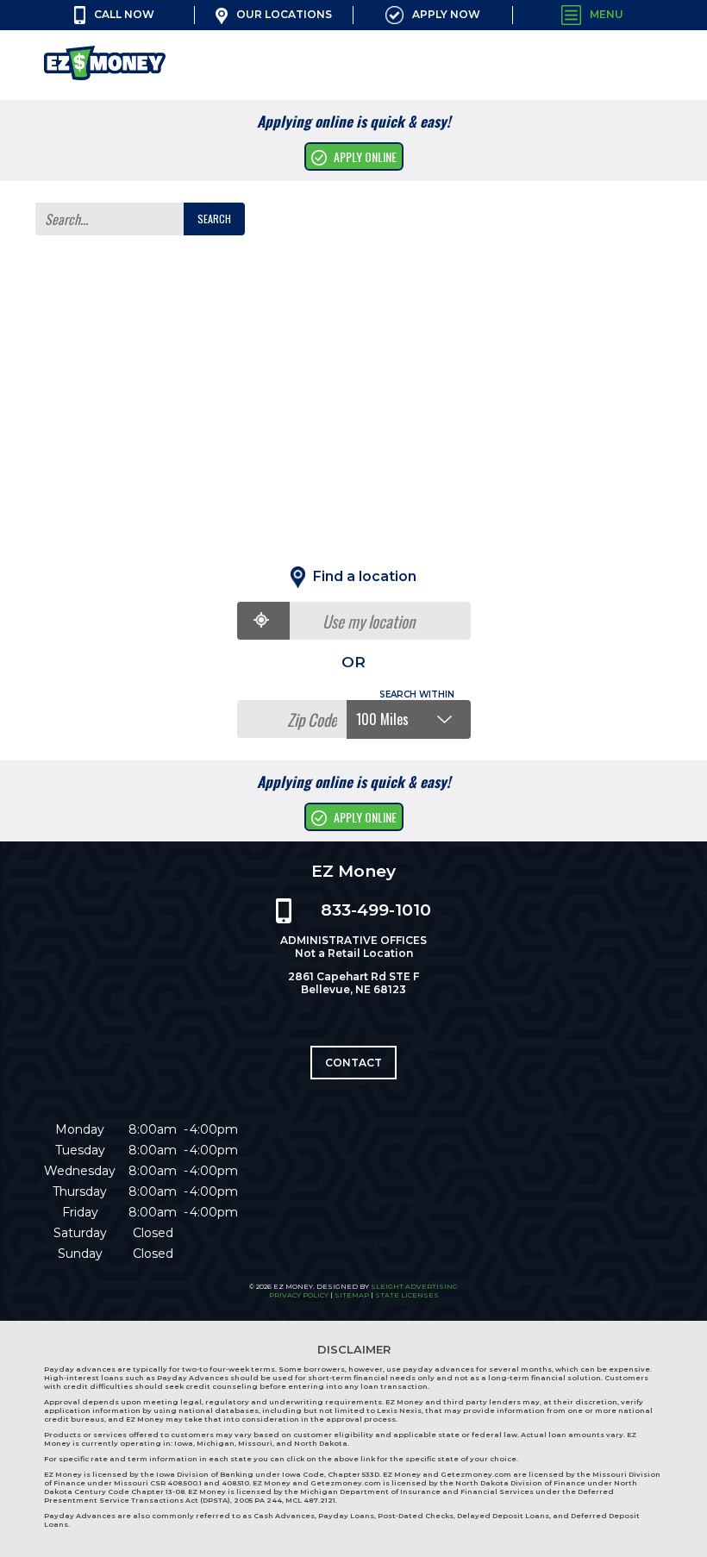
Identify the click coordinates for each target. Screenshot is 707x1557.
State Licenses (407, 1295)
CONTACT (353, 1062)
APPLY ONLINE (365, 156)
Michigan (216, 1443)
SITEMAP (352, 1295)
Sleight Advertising (414, 1286)
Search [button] (214, 218)
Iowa (183, 1443)
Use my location (368, 621)
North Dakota (320, 1443)
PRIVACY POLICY (298, 1295)
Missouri (255, 1443)
